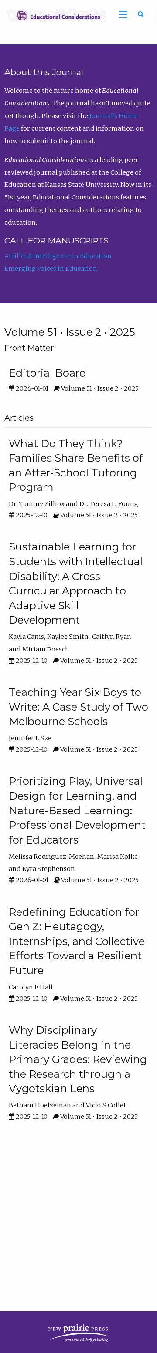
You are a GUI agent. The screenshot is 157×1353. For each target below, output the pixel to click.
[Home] (54, 15)
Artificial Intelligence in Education (58, 256)
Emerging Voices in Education (50, 269)
